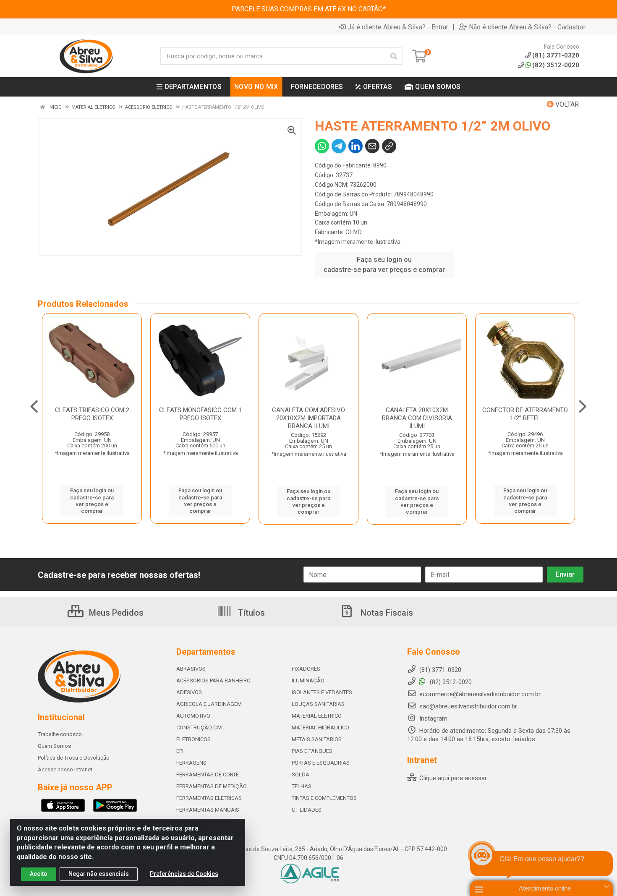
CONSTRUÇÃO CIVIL (200, 727)
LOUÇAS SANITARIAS (318, 704)
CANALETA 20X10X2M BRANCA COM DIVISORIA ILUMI (417, 418)
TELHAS (301, 786)
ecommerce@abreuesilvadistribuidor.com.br (480, 694)
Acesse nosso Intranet (65, 769)
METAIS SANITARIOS (317, 739)
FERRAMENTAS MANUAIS (207, 810)
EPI (179, 751)
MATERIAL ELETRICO (317, 716)
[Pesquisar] (394, 56)
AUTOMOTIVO (193, 716)
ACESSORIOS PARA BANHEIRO (213, 680)
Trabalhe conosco (60, 734)
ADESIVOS (189, 692)
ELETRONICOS (193, 739)
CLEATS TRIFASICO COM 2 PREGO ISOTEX (92, 414)
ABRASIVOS (191, 669)
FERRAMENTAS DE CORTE (207, 774)
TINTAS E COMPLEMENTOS (324, 798)
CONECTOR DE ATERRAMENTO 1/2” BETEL (525, 414)
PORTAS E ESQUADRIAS (321, 763)
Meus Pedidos (115, 613)
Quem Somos (54, 746)
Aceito (38, 873)
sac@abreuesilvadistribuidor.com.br (468, 706)
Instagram (432, 718)
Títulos (250, 613)
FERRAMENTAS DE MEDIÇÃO (211, 786)
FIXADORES (306, 669)
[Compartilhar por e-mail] (372, 146)
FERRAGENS (191, 763)
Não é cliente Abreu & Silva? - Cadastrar (527, 27)
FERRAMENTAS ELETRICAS (209, 798)
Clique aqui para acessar (452, 778)
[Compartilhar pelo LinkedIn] (355, 146)
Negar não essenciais (98, 873)
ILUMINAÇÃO (308, 680)
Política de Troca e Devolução (74, 758)
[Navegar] (34, 406)
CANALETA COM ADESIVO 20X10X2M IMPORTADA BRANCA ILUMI (308, 418)
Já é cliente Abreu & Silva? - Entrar (398, 27)
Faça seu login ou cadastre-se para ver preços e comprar (384, 265)
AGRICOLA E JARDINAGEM (209, 704)
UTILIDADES (307, 810)
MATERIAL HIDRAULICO (320, 727)
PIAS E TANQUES (312, 751)
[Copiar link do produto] (389, 146)
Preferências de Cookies (184, 873)
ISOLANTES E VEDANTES (322, 692)
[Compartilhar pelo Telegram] (339, 146)
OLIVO (353, 232)
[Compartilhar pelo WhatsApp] (322, 146)
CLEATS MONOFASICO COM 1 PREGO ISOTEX (200, 414)
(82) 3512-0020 (555, 65)
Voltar (566, 104)
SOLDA (300, 774)
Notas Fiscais (385, 613)
